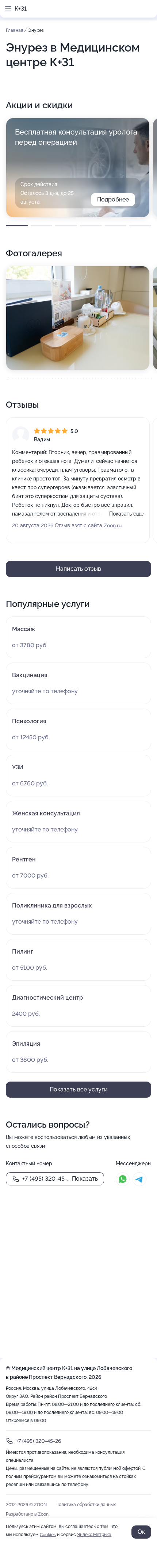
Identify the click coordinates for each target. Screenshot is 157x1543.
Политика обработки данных (85, 1504)
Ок (141, 1531)
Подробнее (113, 199)
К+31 (21, 8)
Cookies (48, 1534)
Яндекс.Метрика (94, 1534)
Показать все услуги (79, 1089)
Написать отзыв (78, 568)
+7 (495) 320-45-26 (38, 1441)
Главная (15, 30)
